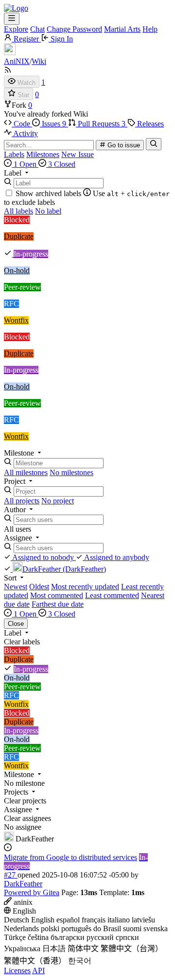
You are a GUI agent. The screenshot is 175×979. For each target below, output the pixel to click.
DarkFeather (23, 883)
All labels (18, 211)
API (38, 970)
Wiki (39, 61)
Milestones (42, 154)
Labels (14, 154)
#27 (11, 875)
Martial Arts (122, 29)
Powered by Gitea (31, 892)
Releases (149, 124)
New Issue (77, 154)
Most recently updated (85, 586)
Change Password (74, 29)
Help (150, 29)
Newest (15, 586)
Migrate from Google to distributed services (70, 857)
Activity (25, 133)
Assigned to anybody (116, 557)
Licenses (17, 970)
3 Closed (60, 164)
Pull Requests (100, 124)
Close (16, 623)
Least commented (112, 595)
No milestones (71, 472)
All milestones (26, 472)
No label (48, 211)
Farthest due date (58, 604)
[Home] (16, 8)
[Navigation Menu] (11, 19)
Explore (16, 29)
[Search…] (153, 144)
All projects (21, 501)
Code (22, 124)
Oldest (39, 586)
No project (57, 501)
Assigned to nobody (43, 557)
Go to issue (122, 145)
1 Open (25, 164)
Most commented (56, 595)
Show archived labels (48, 193)
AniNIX (17, 61)
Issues (53, 124)
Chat (37, 29)
